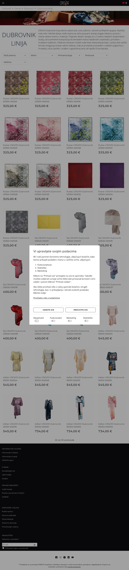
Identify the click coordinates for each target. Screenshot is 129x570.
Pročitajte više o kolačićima (46, 298)
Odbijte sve (48, 310)
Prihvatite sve (81, 310)
